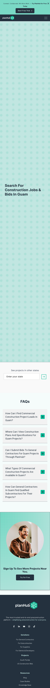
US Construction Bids (25, 664)
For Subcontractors (25, 643)
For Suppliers (25, 647)
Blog (25, 678)
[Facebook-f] (15, 627)
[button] (48, 3)
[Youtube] (25, 627)
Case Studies (25, 681)
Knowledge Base (25, 685)
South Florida (25, 660)
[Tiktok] (35, 627)
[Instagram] (30, 627)
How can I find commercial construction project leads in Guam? (21, 417)
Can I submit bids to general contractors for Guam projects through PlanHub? (22, 453)
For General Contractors (25, 640)
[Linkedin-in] (20, 627)
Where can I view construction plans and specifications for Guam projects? (22, 435)
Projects (25, 655)
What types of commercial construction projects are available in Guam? (20, 472)
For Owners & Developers (25, 651)
